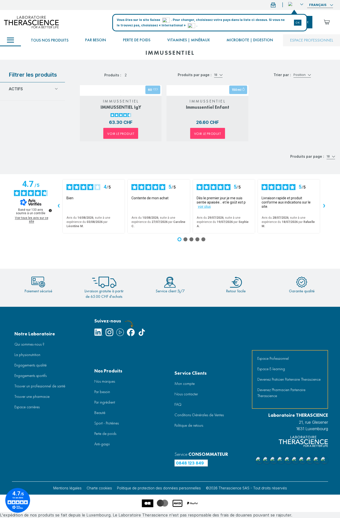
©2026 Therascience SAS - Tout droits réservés (246, 488)
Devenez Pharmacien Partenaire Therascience (281, 392)
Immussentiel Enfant (207, 107)
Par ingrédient (104, 402)
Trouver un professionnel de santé (39, 386)
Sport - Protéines (106, 423)
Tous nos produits (49, 40)
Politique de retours (188, 425)
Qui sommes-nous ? (29, 344)
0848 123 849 (190, 463)
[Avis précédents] (58, 206)
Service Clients (190, 373)
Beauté (99, 412)
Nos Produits (108, 371)
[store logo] (31, 22)
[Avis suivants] (324, 206)
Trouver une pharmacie (32, 396)
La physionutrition (27, 354)
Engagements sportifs (30, 375)
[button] (295, 4)
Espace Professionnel (273, 358)
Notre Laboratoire (34, 334)
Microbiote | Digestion (250, 40)
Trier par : (282, 75)
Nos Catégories (10, 40)
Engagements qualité (30, 365)
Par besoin (95, 40)
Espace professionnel (311, 40)
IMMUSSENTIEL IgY (121, 107)
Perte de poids (136, 40)
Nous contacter (186, 394)
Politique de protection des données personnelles (159, 488)
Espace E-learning (271, 368)
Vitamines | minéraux (188, 40)
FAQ (177, 404)
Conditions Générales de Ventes (199, 414)
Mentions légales (67, 488)
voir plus (204, 206)
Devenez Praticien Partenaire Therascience (289, 379)
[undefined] (50, 210)
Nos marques (104, 381)
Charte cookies (99, 488)
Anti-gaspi (102, 444)
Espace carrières (27, 407)
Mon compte (184, 383)
